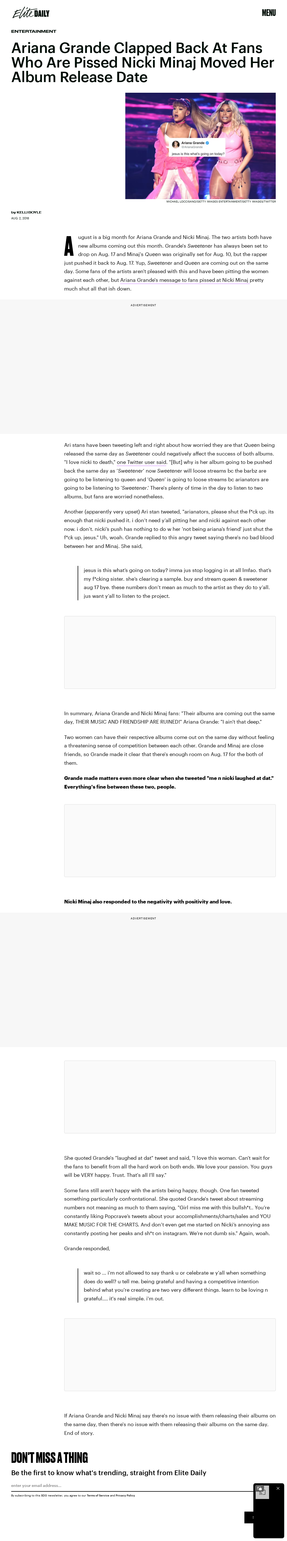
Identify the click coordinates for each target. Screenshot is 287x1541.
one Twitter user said (141, 462)
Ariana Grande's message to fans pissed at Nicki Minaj (185, 280)
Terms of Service (98, 1495)
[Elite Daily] (31, 12)
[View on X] (169, 652)
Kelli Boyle (29, 212)
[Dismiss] (278, 1488)
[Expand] (259, 1488)
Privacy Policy (125, 1495)
